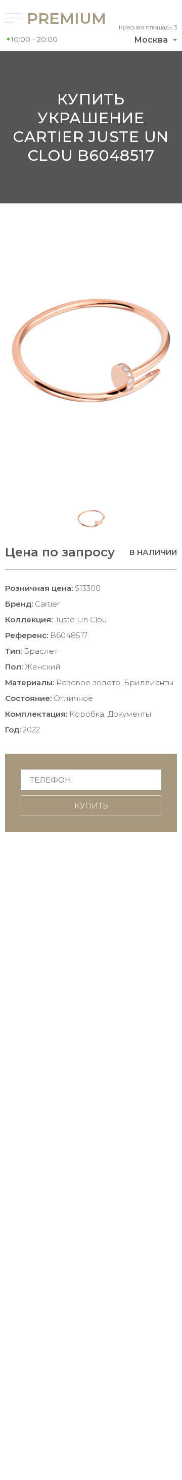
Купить (91, 806)
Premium (48, 18)
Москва (151, 40)
